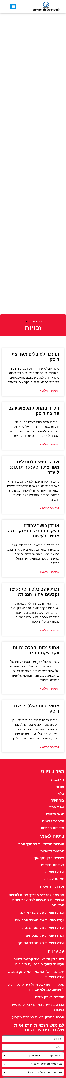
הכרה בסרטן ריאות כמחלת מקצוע (38, 1017)
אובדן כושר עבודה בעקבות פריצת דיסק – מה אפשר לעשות (33, 530)
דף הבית (37, 321)
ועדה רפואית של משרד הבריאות (39, 920)
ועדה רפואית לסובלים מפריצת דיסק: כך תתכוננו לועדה (33, 467)
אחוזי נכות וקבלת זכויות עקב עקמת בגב (36, 650)
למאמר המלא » (49, 390)
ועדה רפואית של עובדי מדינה (42, 912)
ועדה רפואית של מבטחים (45, 935)
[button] (13, 6)
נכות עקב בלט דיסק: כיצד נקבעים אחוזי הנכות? (34, 592)
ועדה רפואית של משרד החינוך (41, 943)
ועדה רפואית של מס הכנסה (43, 928)
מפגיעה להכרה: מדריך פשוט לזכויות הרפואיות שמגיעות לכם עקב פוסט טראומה (36, 900)
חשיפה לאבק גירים (49, 997)
